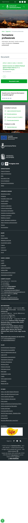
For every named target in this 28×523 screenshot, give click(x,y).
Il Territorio (3, 265)
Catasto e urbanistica (6, 206)
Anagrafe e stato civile (6, 199)
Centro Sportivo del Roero (7, 396)
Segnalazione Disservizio (7, 359)
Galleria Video (4, 270)
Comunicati (3, 250)
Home (3, 31)
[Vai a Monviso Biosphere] (7, 156)
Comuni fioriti (4, 416)
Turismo (3, 225)
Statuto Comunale (5, 367)
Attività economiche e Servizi (8, 272)
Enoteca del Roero (5, 408)
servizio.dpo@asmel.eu (9, 338)
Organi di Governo (5, 171)
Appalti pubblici (4, 201)
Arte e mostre (4, 238)
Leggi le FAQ (4, 355)
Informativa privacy (5, 369)
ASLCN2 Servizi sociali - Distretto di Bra (11, 413)
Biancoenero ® (15, 455)
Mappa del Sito (4, 383)
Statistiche (3, 381)
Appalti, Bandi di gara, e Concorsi (13, 63)
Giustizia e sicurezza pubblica (8, 213)
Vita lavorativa (4, 227)
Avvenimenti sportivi (6, 243)
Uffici (2, 176)
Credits (2, 376)
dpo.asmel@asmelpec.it (9, 340)
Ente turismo (4, 401)
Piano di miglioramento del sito (8, 352)
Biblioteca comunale (6, 240)
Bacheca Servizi (5, 364)
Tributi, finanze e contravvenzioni (9, 222)
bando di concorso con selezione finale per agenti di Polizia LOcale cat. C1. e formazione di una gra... (14, 67)
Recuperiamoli (4, 418)
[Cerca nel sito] (24, 6)
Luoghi (2, 263)
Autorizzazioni (4, 203)
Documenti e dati (14, 81)
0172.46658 (6, 285)
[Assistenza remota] (17, 451)
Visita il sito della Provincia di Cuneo (10, 394)
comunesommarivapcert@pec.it (12, 290)
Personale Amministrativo (7, 183)
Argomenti (8, 31)
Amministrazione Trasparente (8, 347)
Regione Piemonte (5, 1)
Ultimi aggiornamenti (6, 379)
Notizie (2, 236)
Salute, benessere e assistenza (8, 220)
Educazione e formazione (7, 211)
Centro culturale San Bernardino (9, 406)
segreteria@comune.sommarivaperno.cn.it (14, 292)
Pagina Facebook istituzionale (8, 399)
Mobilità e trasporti (5, 218)
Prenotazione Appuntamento (8, 357)
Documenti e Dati (5, 178)
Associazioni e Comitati (6, 275)
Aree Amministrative (6, 174)
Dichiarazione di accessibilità (8, 350)
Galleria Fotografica (5, 268)
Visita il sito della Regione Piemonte (10, 392)
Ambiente (3, 196)
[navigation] (3, 6)
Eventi (2, 261)
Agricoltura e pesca (5, 194)
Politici (2, 186)
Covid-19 (3, 247)
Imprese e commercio (6, 215)
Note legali (3, 371)
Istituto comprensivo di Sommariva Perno (11, 404)
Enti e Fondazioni (5, 181)
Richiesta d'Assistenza (6, 362)
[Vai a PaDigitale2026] (10, 163)
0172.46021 (6, 283)
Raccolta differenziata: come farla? (9, 420)
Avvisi (2, 252)
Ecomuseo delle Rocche (7, 411)
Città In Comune (12, 451)
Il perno (3, 245)
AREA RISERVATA (14, 458)
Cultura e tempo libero (6, 208)
